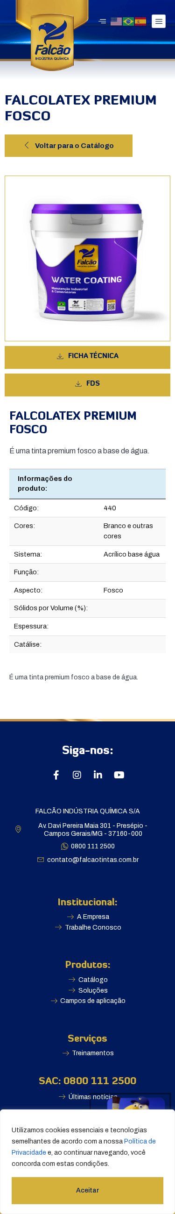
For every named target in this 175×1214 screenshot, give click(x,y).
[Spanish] (141, 21)
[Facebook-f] (56, 775)
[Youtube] (119, 775)
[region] (87, 1161)
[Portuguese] (129, 21)
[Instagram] (77, 775)
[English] (117, 21)
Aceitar (87, 1190)
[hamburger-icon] (159, 21)
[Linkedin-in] (98, 775)
